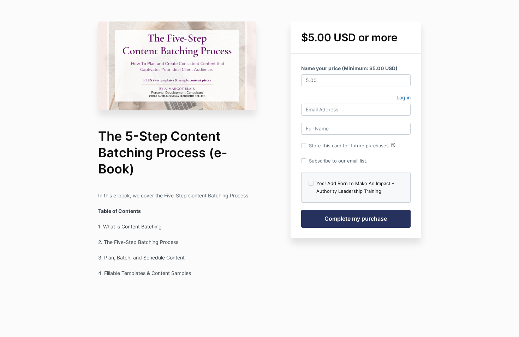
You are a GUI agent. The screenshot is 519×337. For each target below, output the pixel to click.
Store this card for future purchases (352, 145)
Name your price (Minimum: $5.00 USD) (349, 68)
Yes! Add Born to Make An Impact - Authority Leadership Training (355, 187)
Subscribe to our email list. (338, 161)
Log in (403, 97)
